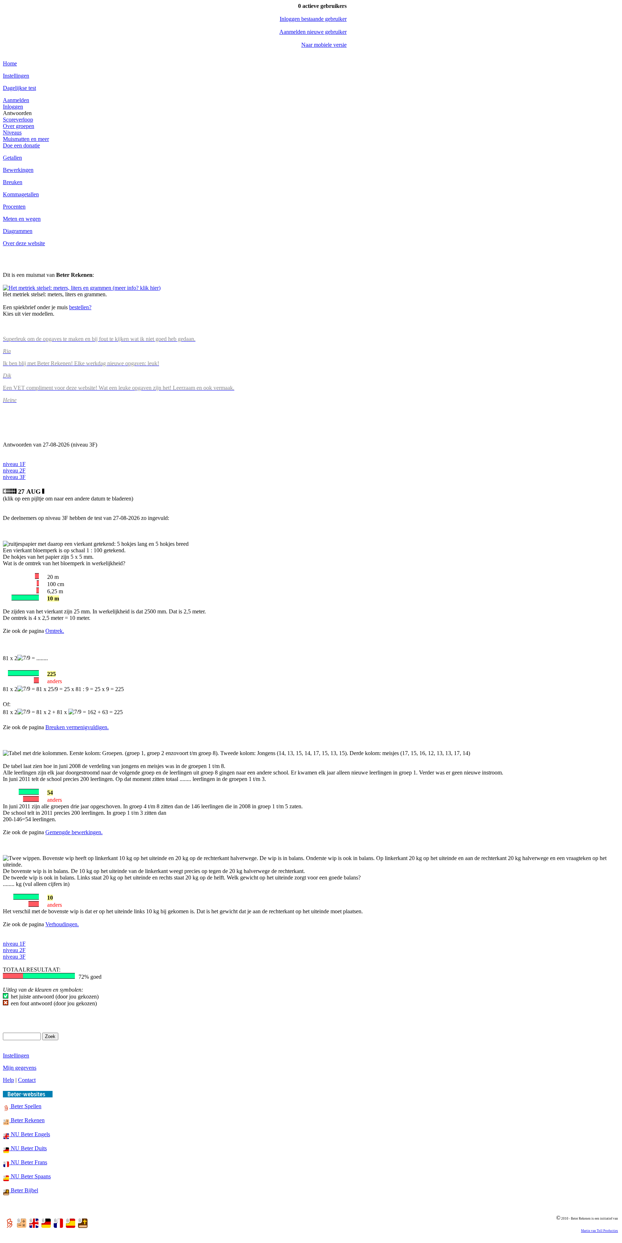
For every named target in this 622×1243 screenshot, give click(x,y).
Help (8, 1080)
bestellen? (80, 307)
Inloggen (13, 107)
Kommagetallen (21, 194)
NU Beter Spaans (30, 1176)
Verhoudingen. (62, 924)
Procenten (14, 207)
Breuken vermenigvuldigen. (77, 727)
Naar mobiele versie (324, 45)
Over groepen (18, 126)
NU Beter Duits (28, 1148)
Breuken (12, 182)
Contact (27, 1080)
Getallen (12, 158)
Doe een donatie (21, 145)
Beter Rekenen (27, 1120)
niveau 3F (14, 477)
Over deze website (24, 243)
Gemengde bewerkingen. (74, 832)
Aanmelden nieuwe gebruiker (313, 32)
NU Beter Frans (28, 1162)
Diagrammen (17, 231)
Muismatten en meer (26, 139)
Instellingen (16, 76)
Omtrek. (54, 631)
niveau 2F (14, 470)
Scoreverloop (18, 119)
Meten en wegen (22, 219)
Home (10, 63)
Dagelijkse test (19, 88)
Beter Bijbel (23, 1190)
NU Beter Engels (29, 1134)
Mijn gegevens (19, 1068)
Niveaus (12, 132)
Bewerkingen (18, 170)
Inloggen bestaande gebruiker (313, 19)
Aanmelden (16, 100)
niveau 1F (14, 464)
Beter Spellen (25, 1106)
